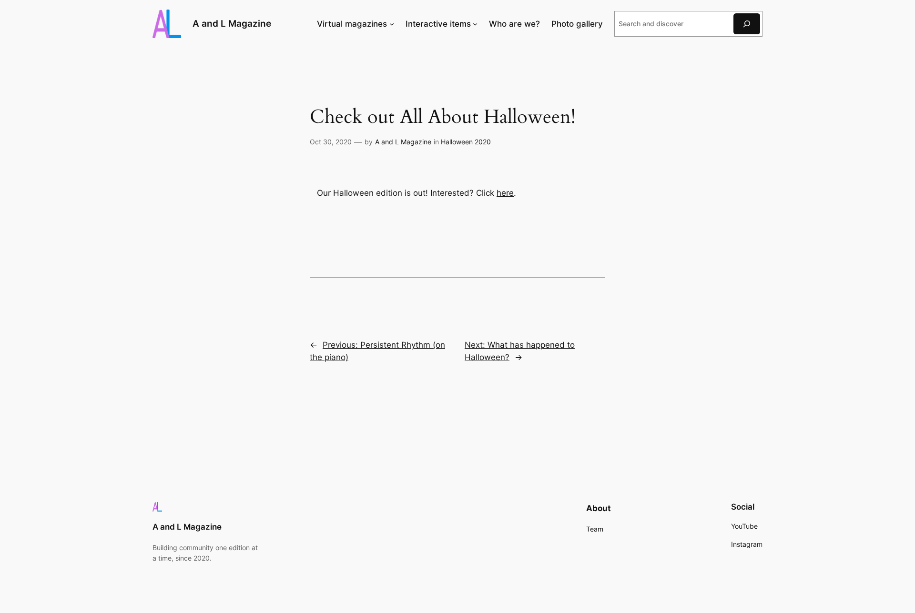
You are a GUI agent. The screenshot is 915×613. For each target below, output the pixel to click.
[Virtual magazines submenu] (391, 23)
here (505, 193)
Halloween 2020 (466, 142)
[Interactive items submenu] (475, 23)
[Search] (746, 23)
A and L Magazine (232, 23)
